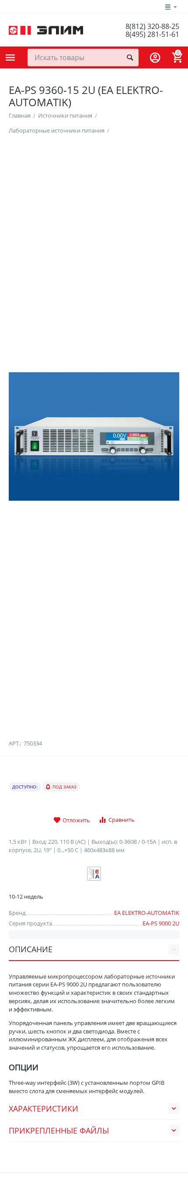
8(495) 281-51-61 (152, 34)
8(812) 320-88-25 (152, 26)
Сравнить (121, 820)
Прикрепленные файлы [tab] (59, 1130)
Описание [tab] (30, 949)
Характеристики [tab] (43, 1108)
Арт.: (15, 743)
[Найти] (130, 57)
